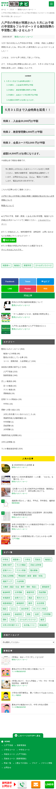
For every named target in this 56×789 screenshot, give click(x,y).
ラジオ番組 (21, 565)
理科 (4, 620)
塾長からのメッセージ (25, 9)
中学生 (6, 404)
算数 (28, 614)
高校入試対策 (35, 565)
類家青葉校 (8, 375)
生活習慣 (40, 603)
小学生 (27, 560)
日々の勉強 (8, 386)
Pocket (28, 289)
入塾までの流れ (21, 763)
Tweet (27, 281)
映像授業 (43, 625)
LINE (10, 289)
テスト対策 (21, 570)
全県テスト (19, 598)
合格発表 (6, 614)
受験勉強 (7, 393)
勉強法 (17, 265)
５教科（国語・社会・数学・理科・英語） (20, 587)
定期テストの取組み (9, 399)
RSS (45, 289)
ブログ (12, 9)
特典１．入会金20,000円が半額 (20, 85)
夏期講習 (45, 587)
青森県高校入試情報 (9, 435)
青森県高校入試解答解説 (13, 418)
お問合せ (7, 767)
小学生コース (9, 750)
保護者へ (6, 265)
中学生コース (24, 750)
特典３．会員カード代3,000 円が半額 (22, 95)
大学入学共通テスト (11, 625)
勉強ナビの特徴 (9, 354)
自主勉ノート (29, 625)
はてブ (46, 281)
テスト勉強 (8, 390)
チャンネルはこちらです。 (12, 250)
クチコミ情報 (46, 763)
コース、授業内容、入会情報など (17, 361)
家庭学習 (27, 265)
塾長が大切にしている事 (13, 357)
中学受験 (7, 422)
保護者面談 (7, 603)
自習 (37, 614)
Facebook (9, 281)
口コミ (14, 609)
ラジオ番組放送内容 (9, 449)
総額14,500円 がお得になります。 (21, 100)
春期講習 (20, 603)
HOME (7, 742)
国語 (4, 609)
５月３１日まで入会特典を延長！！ (18, 81)
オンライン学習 (39, 609)
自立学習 (25, 609)
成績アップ (7, 581)
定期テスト (7, 570)
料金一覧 (7, 763)
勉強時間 (6, 592)
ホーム (3, 9)
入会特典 (20, 581)
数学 (30, 603)
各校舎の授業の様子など (11, 367)
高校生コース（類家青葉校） (16, 759)
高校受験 (7, 426)
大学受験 (7, 429)
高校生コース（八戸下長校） (16, 754)
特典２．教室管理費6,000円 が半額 (21, 90)
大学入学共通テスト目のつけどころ (18, 414)
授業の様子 (7, 565)
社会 (13, 620)
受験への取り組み (8, 410)
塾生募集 (34, 570)
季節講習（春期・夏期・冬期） (31, 576)
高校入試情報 (8, 576)
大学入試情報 (6, 442)
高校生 (38, 560)
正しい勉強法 (6, 381)
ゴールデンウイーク (43, 265)
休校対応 (18, 614)
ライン (32, 177)
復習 (42, 620)
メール (24, 177)
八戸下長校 (8, 372)
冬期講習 (6, 598)
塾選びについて (7, 206)
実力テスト (41, 598)
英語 (30, 598)
